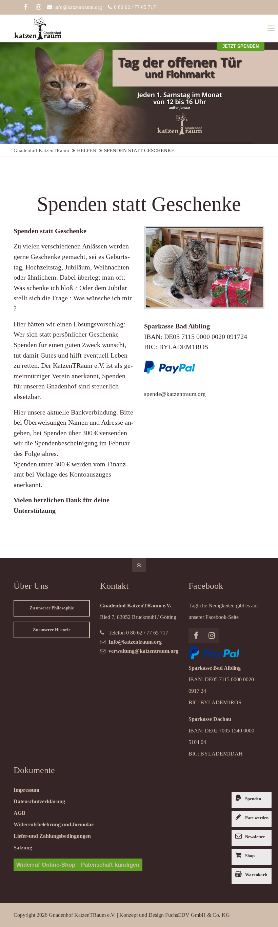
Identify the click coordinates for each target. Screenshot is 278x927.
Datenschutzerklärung (39, 801)
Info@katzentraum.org (135, 642)
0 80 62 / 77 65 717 (135, 7)
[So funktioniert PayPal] (213, 657)
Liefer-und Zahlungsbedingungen (52, 836)
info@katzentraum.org (78, 7)
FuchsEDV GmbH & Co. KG (197, 915)
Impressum (26, 790)
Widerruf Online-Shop (45, 865)
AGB (19, 813)
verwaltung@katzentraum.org (143, 651)
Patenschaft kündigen (110, 865)
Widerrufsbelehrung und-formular (54, 824)
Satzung (23, 847)
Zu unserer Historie (52, 629)
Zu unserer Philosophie (51, 608)
